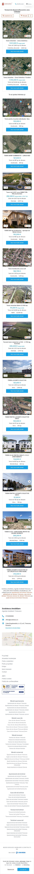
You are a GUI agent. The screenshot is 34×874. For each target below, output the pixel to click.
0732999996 (10, 616)
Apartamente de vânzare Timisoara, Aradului (17, 705)
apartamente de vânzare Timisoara (13, 594)
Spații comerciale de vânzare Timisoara (17, 757)
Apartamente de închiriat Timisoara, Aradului (17, 780)
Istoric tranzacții (6, 669)
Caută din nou (8, 15)
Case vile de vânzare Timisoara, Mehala (17, 729)
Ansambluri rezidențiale (9, 658)
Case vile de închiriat (17, 792)
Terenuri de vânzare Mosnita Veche (17, 746)
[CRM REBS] (20, 852)
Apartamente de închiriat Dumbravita (17, 789)
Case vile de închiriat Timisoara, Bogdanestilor (17, 806)
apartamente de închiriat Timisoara (22, 592)
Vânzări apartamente (17, 701)
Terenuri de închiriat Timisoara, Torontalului (17, 816)
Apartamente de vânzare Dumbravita (17, 707)
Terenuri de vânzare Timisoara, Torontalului (17, 744)
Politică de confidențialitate (10, 681)
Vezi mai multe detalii (17, 51)
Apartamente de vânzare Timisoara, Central (17, 710)
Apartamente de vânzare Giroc (17, 712)
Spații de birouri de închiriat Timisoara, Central (17, 827)
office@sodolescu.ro (12, 619)
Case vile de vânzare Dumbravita (17, 722)
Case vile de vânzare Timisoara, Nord (17, 731)
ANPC (3, 676)
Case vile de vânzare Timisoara (17, 720)
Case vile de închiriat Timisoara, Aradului (17, 799)
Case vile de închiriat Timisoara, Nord (17, 803)
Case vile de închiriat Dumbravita (17, 797)
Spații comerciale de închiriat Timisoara (17, 825)
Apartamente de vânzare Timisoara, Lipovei (17, 714)
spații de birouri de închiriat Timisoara (17, 597)
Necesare (9, 865)
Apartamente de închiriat (17, 774)
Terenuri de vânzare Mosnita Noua (17, 742)
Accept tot (23, 869)
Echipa (4, 666)
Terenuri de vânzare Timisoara (17, 737)
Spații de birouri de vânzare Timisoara (17, 754)
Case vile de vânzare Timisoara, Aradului (17, 727)
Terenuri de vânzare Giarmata (17, 748)
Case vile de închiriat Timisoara (17, 795)
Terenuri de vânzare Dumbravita (17, 739)
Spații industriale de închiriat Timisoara (17, 833)
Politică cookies (6, 678)
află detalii (22, 861)
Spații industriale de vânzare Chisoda (17, 767)
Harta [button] (28, 36)
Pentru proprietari (7, 664)
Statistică (17, 865)
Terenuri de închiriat (17, 810)
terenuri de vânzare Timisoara (21, 596)
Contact (4, 672)
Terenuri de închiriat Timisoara (17, 814)
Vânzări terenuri (17, 735)
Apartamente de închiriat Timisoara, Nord (17, 786)
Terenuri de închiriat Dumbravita (17, 812)
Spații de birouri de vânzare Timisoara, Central (17, 759)
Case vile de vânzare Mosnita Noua (17, 724)
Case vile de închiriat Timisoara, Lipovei (17, 801)
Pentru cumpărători (7, 661)
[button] (31, 15)
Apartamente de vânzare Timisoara (17, 703)
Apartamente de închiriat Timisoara (17, 776)
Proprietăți (5, 655)
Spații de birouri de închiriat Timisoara (17, 822)
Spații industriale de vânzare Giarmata (17, 761)
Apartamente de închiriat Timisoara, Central (17, 778)
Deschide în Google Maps (13, 628)
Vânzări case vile (17, 718)
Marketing (26, 865)
